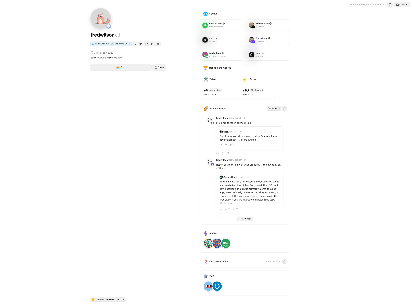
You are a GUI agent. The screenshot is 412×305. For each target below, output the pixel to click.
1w (245, 118)
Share (161, 67)
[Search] (390, 4)
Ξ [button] (129, 43)
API (118, 299)
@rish (247, 122)
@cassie (265, 136)
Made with (103, 299)
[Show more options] (281, 118)
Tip (134, 68)
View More (247, 218)
